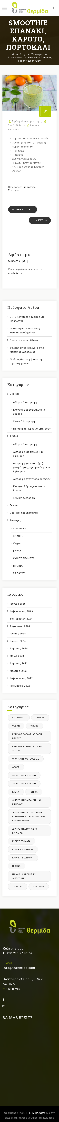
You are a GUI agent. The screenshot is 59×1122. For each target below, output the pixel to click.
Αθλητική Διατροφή (25, 402)
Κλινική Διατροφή (24, 421)
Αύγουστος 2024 (20, 626)
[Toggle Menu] (4, 8)
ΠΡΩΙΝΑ (18, 565)
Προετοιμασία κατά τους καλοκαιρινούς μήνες (25, 330)
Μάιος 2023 (17, 656)
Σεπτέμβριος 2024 (21, 618)
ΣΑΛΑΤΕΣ (19, 573)
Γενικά (14, 505)
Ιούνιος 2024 (18, 641)
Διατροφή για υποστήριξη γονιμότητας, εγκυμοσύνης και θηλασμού (31, 467)
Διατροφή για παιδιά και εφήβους (28, 453)
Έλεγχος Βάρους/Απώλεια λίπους (29, 488)
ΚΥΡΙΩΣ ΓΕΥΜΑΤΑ (24, 558)
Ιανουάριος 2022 (20, 685)
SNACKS (18, 536)
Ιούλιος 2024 (18, 633)
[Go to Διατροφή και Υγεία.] (13, 54)
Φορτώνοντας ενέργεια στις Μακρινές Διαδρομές (27, 349)
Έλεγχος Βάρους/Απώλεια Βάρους (29, 411)
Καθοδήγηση (12, 989)
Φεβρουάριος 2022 (21, 678)
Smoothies (29, 187)
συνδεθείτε (15, 273)
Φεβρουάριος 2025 (21, 611)
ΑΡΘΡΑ (14, 436)
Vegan (17, 543)
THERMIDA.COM (35, 1112)
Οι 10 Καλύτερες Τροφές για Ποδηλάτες (27, 318)
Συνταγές (13, 190)
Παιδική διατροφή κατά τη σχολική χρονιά (26, 361)
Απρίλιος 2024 (19, 648)
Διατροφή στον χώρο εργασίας (32, 479)
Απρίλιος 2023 (19, 663)
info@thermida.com (18, 968)
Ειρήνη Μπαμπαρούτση (25, 121)
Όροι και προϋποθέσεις (24, 340)
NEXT (39, 220)
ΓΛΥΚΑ (17, 550)
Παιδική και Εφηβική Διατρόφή (32, 428)
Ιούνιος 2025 (18, 603)
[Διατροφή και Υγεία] (29, 8)
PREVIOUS (23, 209)
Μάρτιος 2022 (18, 670)
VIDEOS (14, 394)
